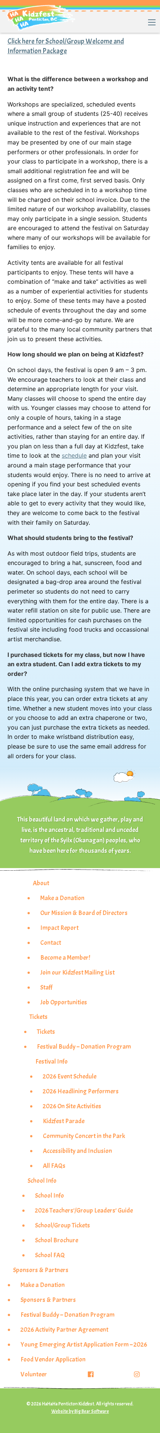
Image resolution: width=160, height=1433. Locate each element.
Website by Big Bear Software (80, 1411)
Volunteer (33, 1374)
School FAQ (50, 1255)
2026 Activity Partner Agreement (64, 1329)
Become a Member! (65, 957)
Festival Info (51, 1061)
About (41, 883)
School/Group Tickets (62, 1225)
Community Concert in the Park (84, 1136)
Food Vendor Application (53, 1359)
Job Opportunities (63, 1002)
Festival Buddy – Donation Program (84, 1046)
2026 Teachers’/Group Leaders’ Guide (84, 1210)
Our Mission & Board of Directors (84, 913)
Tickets (38, 1017)
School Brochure (56, 1240)
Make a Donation (62, 898)
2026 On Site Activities (72, 1106)
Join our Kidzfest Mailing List (77, 972)
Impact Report (59, 928)
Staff (46, 987)
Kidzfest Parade (63, 1121)
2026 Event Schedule (69, 1076)
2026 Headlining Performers (81, 1091)
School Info (42, 1180)
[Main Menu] (152, 22)
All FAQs (54, 1166)
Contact (50, 942)
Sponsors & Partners (40, 1270)
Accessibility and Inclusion (77, 1151)
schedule (74, 455)
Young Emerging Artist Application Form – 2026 (83, 1344)
